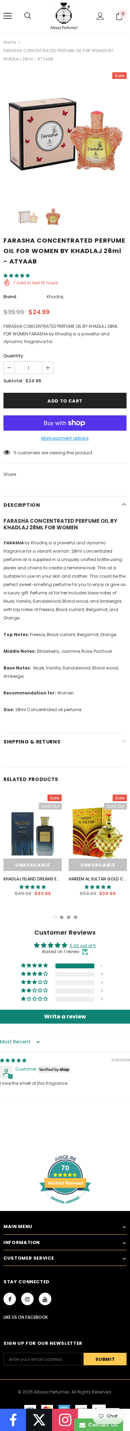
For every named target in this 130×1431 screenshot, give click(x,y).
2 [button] (61, 917)
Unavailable (32, 865)
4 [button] (75, 917)
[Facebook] (9, 1299)
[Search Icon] (27, 16)
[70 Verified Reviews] (65, 1207)
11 (15, 453)
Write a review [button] (65, 1017)
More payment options (65, 438)
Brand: (10, 297)
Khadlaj (55, 297)
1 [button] (55, 917)
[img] (13, 1060)
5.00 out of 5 (83, 946)
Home (9, 42)
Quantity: (13, 356)
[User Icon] (100, 16)
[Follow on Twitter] (39, 1420)
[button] (16, 275)
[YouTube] (45, 1299)
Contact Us (101, 1425)
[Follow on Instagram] (65, 1420)
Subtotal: (13, 381)
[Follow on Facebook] (13, 1420)
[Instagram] (27, 1299)
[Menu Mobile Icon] (7, 16)
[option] (65, 134)
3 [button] (68, 917)
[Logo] (65, 15)
